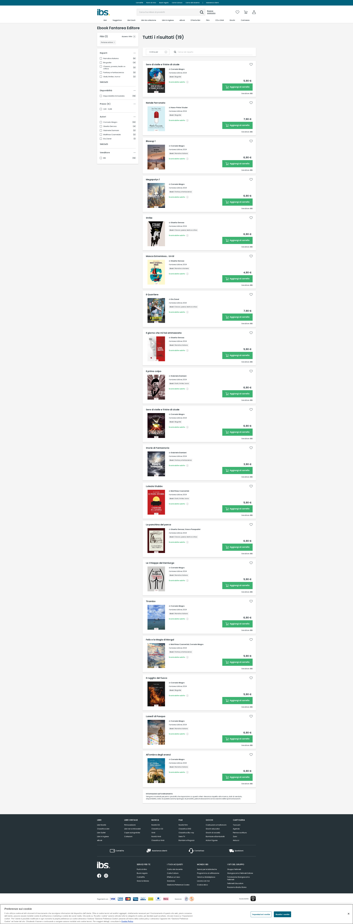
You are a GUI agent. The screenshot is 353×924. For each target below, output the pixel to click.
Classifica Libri (103, 829)
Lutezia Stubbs (154, 486)
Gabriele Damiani (111, 130)
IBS (104, 158)
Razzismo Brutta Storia (236, 887)
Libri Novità (101, 825)
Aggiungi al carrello (239, 87)
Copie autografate (132, 832)
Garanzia (171, 881)
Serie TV (182, 836)
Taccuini (236, 825)
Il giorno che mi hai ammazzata (163, 332)
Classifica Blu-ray (186, 832)
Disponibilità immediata (114, 96)
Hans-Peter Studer (179, 107)
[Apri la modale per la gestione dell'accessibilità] (253, 898)
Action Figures (212, 840)
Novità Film (183, 825)
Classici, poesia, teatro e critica (114, 67)
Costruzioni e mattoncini (216, 825)
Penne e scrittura (240, 832)
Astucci (236, 840)
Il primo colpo (153, 371)
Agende (236, 829)
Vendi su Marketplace (206, 877)
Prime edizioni (130, 825)
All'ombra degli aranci (158, 754)
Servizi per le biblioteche (207, 869)
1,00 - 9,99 (107, 109)
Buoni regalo (164, 3)
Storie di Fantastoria (157, 448)
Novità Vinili (156, 836)
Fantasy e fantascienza (113, 72)
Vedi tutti (104, 82)
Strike (149, 217)
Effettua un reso (173, 877)
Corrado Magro (110, 122)
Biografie (107, 63)
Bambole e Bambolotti (215, 836)
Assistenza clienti (212, 3)
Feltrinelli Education (235, 883)
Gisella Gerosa (110, 126)
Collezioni (128, 836)
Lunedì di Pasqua (155, 716)
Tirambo (151, 601)
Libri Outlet (101, 832)
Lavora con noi (203, 881)
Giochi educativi (213, 829)
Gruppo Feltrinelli (234, 869)
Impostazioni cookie (261, 914)
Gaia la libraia (143, 881)
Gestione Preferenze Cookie (178, 885)
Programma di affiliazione (208, 873)
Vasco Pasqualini (192, 529)
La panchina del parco (158, 524)
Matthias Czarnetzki (112, 135)
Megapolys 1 (153, 179)
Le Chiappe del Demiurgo (160, 563)
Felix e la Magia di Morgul (160, 639)
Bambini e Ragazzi (186, 840)
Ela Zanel (107, 139)
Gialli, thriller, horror (111, 77)
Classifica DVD (185, 829)
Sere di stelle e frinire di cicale (162, 64)
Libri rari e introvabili (132, 829)
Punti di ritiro (151, 3)
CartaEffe (139, 3)
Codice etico (202, 885)
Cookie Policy (127, 921)
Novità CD (155, 825)
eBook (99, 840)
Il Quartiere (152, 294)
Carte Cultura (177, 3)
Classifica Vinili (157, 840)
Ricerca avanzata (211, 12)
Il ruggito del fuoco (156, 678)
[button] (201, 12)
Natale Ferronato (155, 102)
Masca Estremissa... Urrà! (160, 256)
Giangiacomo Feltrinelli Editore (240, 873)
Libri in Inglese (103, 836)
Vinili (153, 832)
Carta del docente (192, 3)
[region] (176, 914)
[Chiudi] (349, 914)
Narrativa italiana (111, 58)
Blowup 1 (151, 141)
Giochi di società (213, 832)
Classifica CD (157, 829)
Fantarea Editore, (175, 73)
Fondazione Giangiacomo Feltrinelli (238, 878)
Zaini (235, 836)
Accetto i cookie (282, 914)
